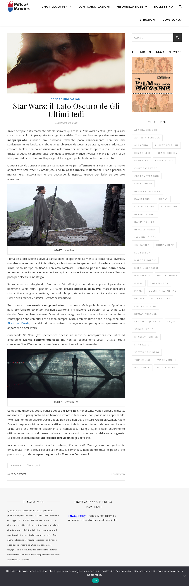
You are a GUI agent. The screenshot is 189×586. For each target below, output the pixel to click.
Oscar (138, 283)
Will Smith (142, 367)
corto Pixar (143, 183)
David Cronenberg (147, 191)
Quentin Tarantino (163, 290)
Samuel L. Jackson (147, 321)
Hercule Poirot (145, 229)
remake (139, 298)
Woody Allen (166, 367)
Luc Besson (142, 252)
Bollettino (163, 6)
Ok (95, 580)
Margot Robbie (145, 260)
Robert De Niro (145, 306)
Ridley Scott (160, 298)
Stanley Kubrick (146, 336)
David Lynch (143, 198)
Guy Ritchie (169, 206)
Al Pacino (141, 145)
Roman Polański (146, 313)
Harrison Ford (145, 214)
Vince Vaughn (167, 360)
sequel (172, 321)
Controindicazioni (94, 6)
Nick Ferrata (18, 474)
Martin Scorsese (146, 268)
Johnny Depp (165, 245)
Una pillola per (54, 6)
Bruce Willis (164, 160)
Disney (163, 198)
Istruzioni (147, 19)
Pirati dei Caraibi (18, 323)
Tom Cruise (142, 360)
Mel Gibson (142, 275)
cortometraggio (146, 176)
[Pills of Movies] (18, 6)
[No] (184, 576)
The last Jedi (33, 465)
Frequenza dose (129, 6)
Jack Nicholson (145, 237)
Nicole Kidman (167, 275)
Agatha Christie (146, 129)
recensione (15, 465)
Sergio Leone (143, 329)
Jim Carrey (141, 245)
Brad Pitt (141, 160)
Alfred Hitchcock (147, 137)
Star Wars (141, 344)
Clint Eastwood (146, 168)
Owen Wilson (159, 283)
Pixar (138, 290)
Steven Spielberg (146, 352)
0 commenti (118, 474)
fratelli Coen (144, 206)
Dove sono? (172, 19)
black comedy (168, 153)
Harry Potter (144, 221)
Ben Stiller (142, 153)
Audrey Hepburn (166, 145)
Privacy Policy (77, 515)
